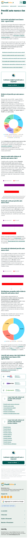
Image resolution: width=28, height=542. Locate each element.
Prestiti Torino (7, 431)
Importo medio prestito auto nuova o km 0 (13, 55)
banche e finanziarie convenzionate (11, 369)
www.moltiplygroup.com (14, 534)
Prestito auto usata (8, 406)
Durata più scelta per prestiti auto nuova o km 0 (14, 58)
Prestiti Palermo (7, 440)
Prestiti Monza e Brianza (9, 444)
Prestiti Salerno (7, 434)
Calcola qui (18, 238)
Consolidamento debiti (9, 408)
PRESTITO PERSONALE (17, 376)
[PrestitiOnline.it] (8, 484)
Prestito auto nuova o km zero (11, 404)
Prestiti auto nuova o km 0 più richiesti (12, 67)
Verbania (14, 349)
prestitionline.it (5, 6)
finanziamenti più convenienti (16, 241)
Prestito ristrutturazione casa (11, 413)
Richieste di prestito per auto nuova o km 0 (13, 52)
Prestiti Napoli (7, 429)
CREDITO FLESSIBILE (17, 390)
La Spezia (20, 346)
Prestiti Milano (7, 436)
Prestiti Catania (7, 438)
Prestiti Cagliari (7, 432)
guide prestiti (13, 6)
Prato (11, 348)
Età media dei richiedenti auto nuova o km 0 (13, 61)
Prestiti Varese (7, 442)
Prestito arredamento (9, 411)
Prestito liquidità (7, 409)
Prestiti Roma (7, 427)
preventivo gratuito (6, 146)
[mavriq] (4, 529)
